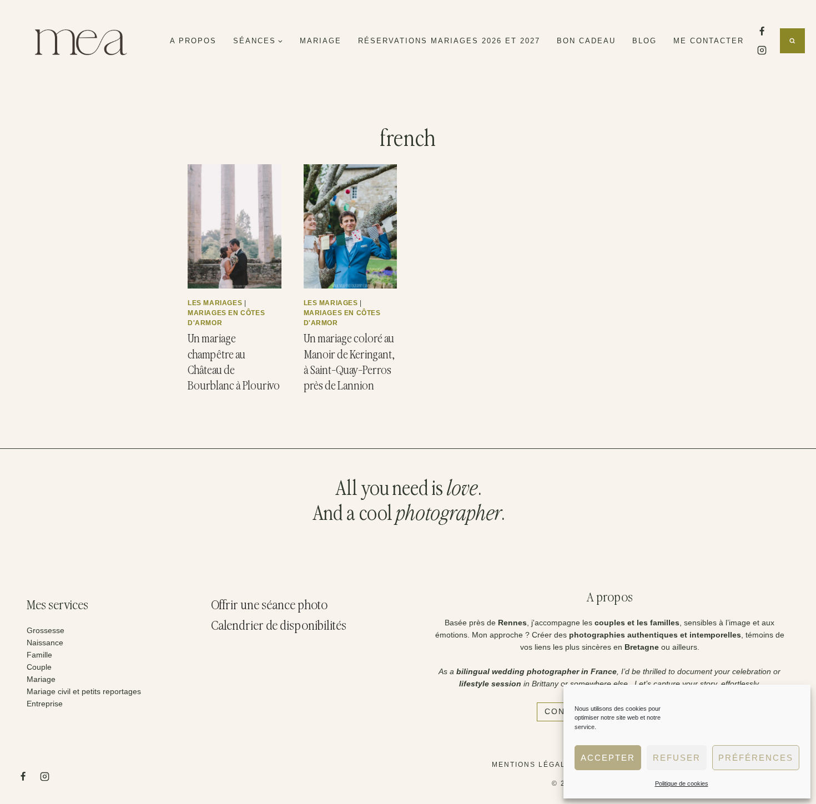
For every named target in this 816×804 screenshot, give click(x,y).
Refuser (677, 757)
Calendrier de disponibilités (278, 626)
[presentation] (234, 226)
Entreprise (45, 703)
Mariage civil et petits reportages (84, 691)
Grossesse (45, 630)
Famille (39, 654)
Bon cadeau (586, 41)
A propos (193, 41)
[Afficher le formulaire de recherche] (792, 40)
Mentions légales (534, 764)
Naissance (45, 642)
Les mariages (215, 303)
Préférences (755, 757)
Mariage (320, 41)
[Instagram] (761, 50)
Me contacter (708, 41)
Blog (644, 41)
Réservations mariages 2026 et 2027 (449, 41)
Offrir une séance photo (269, 606)
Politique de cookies (681, 783)
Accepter (608, 757)
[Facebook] (761, 31)
